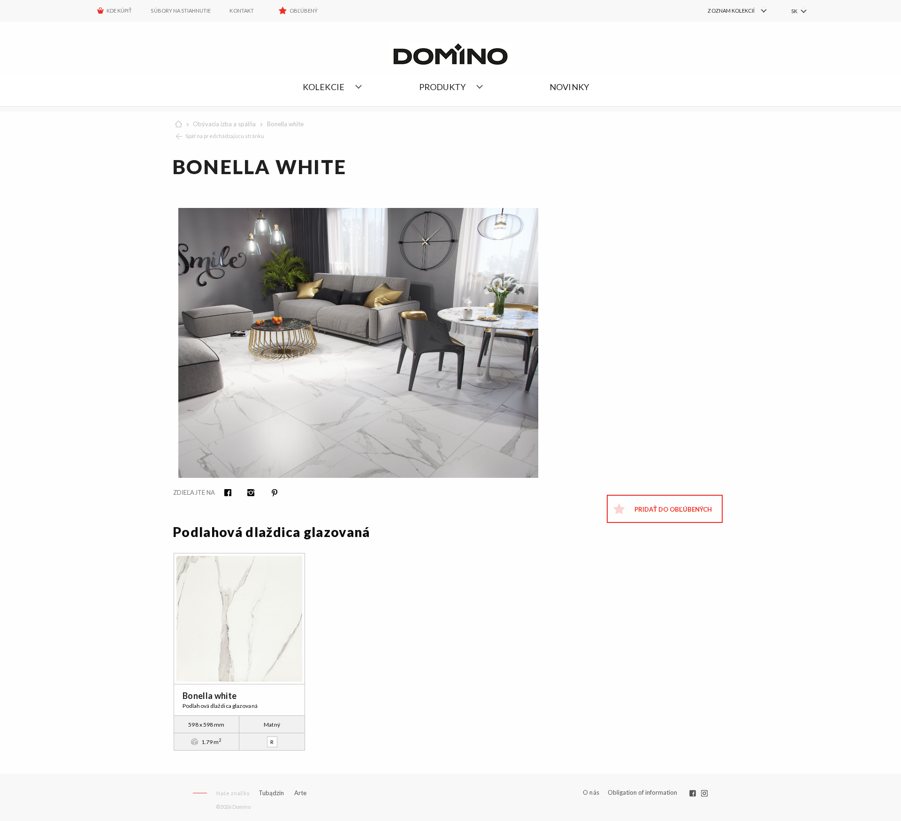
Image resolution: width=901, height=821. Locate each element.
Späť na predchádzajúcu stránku (225, 136)
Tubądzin (271, 793)
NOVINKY (569, 87)
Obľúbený (304, 11)
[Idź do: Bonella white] (239, 618)
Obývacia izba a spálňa (224, 124)
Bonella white (285, 124)
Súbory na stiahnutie (181, 11)
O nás (591, 793)
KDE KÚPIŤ (119, 11)
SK (794, 11)
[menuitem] (728, 11)
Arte (300, 793)
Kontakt (241, 11)
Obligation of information (642, 792)
